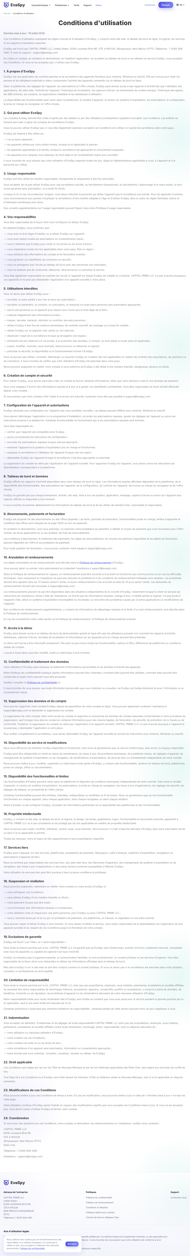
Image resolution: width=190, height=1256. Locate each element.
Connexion (150, 5)
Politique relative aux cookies (100, 1212)
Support (87, 5)
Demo (99, 5)
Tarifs (76, 5)
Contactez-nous (178, 1197)
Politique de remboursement (95, 562)
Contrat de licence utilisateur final (102, 1217)
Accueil (7, 13)
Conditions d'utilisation (97, 1207)
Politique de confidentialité (42, 682)
